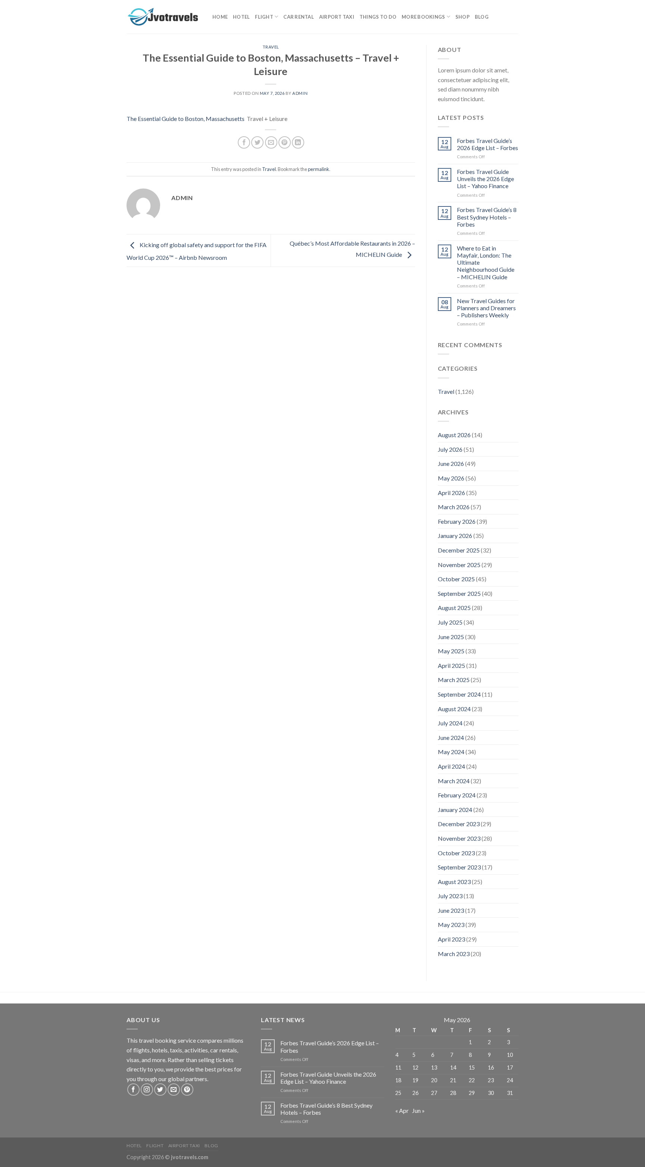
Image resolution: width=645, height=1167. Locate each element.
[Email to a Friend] (271, 142)
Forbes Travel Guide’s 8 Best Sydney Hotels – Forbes (487, 216)
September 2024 (459, 694)
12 (415, 1067)
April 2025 (451, 665)
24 (510, 1080)
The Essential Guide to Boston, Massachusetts (185, 118)
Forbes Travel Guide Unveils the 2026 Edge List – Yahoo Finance (485, 178)
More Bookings (423, 17)
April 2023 (451, 939)
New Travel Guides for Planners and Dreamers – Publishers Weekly (486, 307)
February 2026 (457, 521)
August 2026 (454, 434)
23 (491, 1080)
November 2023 (459, 838)
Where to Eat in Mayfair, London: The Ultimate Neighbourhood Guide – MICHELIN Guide (485, 262)
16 (491, 1067)
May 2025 (451, 650)
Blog (482, 17)
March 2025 (454, 679)
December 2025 (459, 550)
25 (398, 1093)
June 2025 (451, 636)
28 (453, 1093)
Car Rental (298, 17)
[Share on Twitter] (257, 142)
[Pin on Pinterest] (284, 142)
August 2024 (454, 708)
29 (472, 1093)
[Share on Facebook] (244, 142)
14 (453, 1067)
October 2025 (456, 578)
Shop (462, 17)
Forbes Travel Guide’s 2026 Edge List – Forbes (487, 144)
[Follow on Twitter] (160, 1089)
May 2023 (451, 924)
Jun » (418, 1110)
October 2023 (456, 852)
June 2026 (451, 463)
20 (434, 1080)
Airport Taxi (336, 17)
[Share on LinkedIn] (298, 142)
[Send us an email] (174, 1089)
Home (220, 17)
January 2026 (455, 535)
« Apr (402, 1110)
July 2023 (450, 895)
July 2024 (450, 722)
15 (472, 1067)
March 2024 (454, 780)
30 (491, 1093)
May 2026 (451, 478)
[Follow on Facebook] (133, 1089)
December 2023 (459, 823)
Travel (270, 46)
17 (510, 1067)
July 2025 (450, 622)
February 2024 (457, 795)
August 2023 (454, 881)
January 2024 (455, 809)
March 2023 (454, 953)
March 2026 (454, 506)
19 (415, 1080)
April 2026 (451, 492)
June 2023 (451, 910)
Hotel (241, 17)
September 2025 (459, 593)
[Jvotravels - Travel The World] (164, 17)
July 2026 (450, 449)
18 (398, 1080)
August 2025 (454, 607)
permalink (318, 169)
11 (398, 1067)
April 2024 (451, 766)
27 (434, 1093)
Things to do (377, 17)
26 (415, 1093)
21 (453, 1080)
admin (300, 93)
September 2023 (459, 867)
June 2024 (451, 737)
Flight (264, 17)
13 (434, 1067)
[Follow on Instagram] (147, 1089)
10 (510, 1055)
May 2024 (451, 751)
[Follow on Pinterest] (187, 1089)
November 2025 (459, 564)
